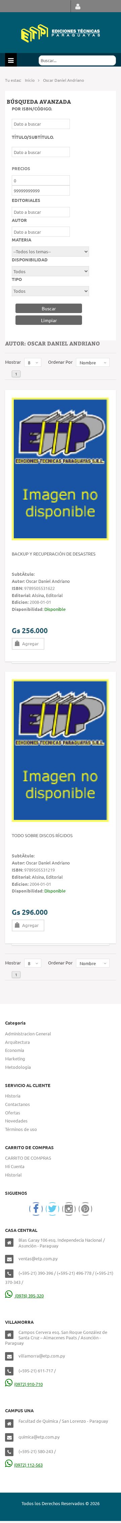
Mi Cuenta (15, 1166)
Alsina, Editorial (47, 595)
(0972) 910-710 (28, 1384)
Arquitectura (17, 1042)
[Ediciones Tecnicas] (60, 32)
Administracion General (28, 1033)
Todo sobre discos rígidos (42, 835)
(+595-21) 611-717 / (37, 1370)
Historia (13, 1096)
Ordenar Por (60, 362)
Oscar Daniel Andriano (48, 581)
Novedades (16, 1121)
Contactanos (17, 1104)
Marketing (15, 1058)
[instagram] (69, 1209)
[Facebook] (36, 1209)
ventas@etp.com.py (37, 1258)
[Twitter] (52, 1209)
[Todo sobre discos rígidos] (60, 749)
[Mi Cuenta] (78, 6)
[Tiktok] (85, 1209)
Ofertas (12, 1112)
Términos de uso (21, 1129)
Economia (14, 1050)
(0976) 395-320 (29, 1295)
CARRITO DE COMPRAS (28, 1158)
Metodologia (18, 1067)
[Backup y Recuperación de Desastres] (60, 468)
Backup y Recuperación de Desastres (53, 554)
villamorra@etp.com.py (41, 1356)
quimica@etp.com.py (38, 1437)
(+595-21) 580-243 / (37, 1451)
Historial (13, 1175)
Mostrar (13, 362)
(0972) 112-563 (28, 1465)
